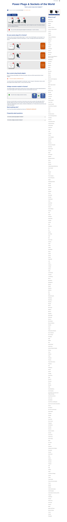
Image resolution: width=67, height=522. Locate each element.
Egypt (49, 152)
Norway (49, 350)
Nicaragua (50, 336)
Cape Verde (50, 102)
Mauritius (49, 301)
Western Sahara (51, 510)
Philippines (50, 367)
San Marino (50, 407)
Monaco (49, 311)
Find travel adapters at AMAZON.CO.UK (16, 78)
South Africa (50, 434)
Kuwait (49, 257)
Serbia (49, 417)
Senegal (49, 415)
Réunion (49, 379)
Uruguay (49, 494)
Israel (49, 235)
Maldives (49, 290)
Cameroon (50, 96)
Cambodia (50, 94)
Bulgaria (49, 88)
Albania (49, 23)
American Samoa (51, 27)
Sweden (49, 452)
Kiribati (49, 253)
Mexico (49, 305)
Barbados (50, 61)
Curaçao (49, 133)
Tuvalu (49, 483)
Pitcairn (49, 369)
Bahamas (50, 52)
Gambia (49, 183)
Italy (49, 237)
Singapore (50, 423)
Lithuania (49, 274)
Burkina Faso (50, 90)
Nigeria (49, 340)
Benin (49, 69)
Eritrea (49, 160)
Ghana (49, 189)
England (49, 156)
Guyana (49, 210)
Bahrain (49, 54)
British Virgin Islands (51, 84)
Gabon (49, 179)
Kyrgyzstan (50, 259)
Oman (49, 352)
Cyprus (49, 135)
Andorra (49, 31)
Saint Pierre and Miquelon (52, 401)
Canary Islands (50, 100)
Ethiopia (49, 164)
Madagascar (50, 282)
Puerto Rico (50, 375)
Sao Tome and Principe (52, 409)
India (49, 224)
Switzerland (50, 454)
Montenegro (50, 315)
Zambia (49, 514)
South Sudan (50, 438)
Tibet (49, 465)
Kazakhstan (50, 249)
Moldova (49, 309)
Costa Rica (50, 127)
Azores (49, 50)
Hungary (49, 220)
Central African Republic (52, 106)
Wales (49, 506)
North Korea (50, 346)
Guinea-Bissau (50, 208)
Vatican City (50, 500)
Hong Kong (50, 218)
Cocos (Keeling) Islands (52, 115)
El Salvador (50, 154)
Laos (49, 261)
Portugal (49, 373)
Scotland (49, 413)
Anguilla (49, 35)
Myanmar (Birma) (51, 323)
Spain (49, 440)
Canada (49, 98)
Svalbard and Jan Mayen (52, 448)
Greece (49, 193)
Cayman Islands (51, 104)
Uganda (49, 485)
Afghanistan (50, 19)
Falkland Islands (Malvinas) (53, 166)
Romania (49, 381)
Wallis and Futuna (51, 508)
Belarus (49, 63)
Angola (49, 33)
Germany (49, 187)
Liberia (49, 268)
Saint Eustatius (50, 390)
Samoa (49, 405)
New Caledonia (51, 332)
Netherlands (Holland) (52, 330)
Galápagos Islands (51, 181)
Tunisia (49, 475)
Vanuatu (49, 498)
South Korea (50, 436)
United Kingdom (51, 490)
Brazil (49, 82)
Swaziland (50, 450)
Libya (49, 270)
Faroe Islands (50, 168)
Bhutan (49, 73)
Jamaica (49, 241)
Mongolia (49, 313)
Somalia (49, 432)
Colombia (50, 117)
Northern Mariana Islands (52, 348)
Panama (49, 359)
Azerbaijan (50, 48)
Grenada (49, 197)
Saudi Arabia (50, 411)
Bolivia (49, 75)
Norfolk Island (50, 344)
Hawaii (49, 214)
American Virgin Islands (52, 29)
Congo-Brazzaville (51, 121)
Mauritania (50, 299)
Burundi (49, 92)
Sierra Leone (50, 421)
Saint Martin (50, 399)
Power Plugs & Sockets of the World (33, 4)
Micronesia (50, 307)
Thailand (49, 463)
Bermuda (49, 71)
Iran (49, 228)
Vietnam (49, 504)
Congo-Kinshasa (51, 123)
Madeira (49, 284)
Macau (49, 278)
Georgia (49, 185)
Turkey (49, 477)
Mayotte (49, 303)
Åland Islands (50, 21)
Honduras (50, 216)
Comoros (49, 119)
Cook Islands (50, 125)
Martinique (50, 297)
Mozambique (50, 321)
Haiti (49, 212)
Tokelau (49, 469)
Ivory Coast (50, 239)
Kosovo (49, 255)
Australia (49, 44)
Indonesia (50, 226)
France (49, 173)
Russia (49, 383)
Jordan (49, 247)
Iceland (49, 222)
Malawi (49, 286)
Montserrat (50, 317)
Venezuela (50, 502)
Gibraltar (49, 191)
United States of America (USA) (53, 492)
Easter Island (50, 148)
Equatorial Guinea (51, 158)
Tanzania (49, 461)
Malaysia (49, 288)
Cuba (49, 131)
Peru (49, 365)
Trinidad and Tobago (51, 473)
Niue (49, 342)
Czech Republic (51, 137)
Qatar (49, 377)
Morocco (49, 319)
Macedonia (50, 280)
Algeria (49, 25)
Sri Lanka (50, 442)
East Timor (50, 146)
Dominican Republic (51, 144)
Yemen (49, 512)
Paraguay (50, 363)
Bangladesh (50, 59)
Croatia (49, 129)
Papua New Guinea (51, 361)
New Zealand (50, 334)
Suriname (50, 446)
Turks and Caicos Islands (52, 481)
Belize (49, 67)
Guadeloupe (50, 199)
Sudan (49, 444)
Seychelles (50, 419)
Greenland (50, 195)
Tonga (49, 471)
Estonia (49, 162)
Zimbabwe (50, 516)
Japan (49, 243)
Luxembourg (50, 276)
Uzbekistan (50, 496)
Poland (49, 371)
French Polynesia (51, 177)
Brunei (49, 86)
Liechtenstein (50, 272)
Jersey (49, 245)
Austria (49, 46)
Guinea (49, 206)
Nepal (49, 328)
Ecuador (49, 150)
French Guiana (50, 175)
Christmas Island (51, 113)
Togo (49, 467)
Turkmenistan (50, 479)
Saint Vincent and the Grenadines (54, 403)
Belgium (49, 65)
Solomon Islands (51, 430)
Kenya (49, 251)
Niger (49, 338)
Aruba (49, 42)
